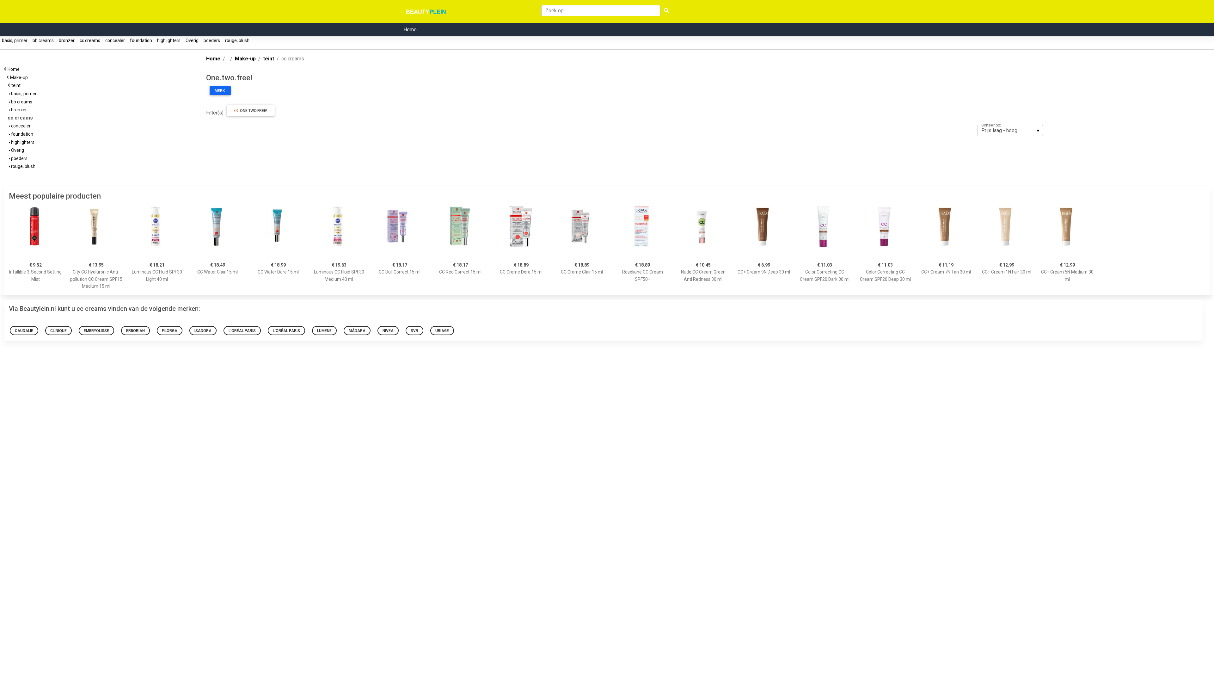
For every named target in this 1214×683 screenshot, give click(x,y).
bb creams (43, 40)
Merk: (220, 91)
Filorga (169, 331)
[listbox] (1010, 130)
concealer (115, 40)
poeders (212, 40)
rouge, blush (237, 40)
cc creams (90, 40)
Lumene (324, 331)
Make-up (20, 77)
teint (16, 85)
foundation (141, 40)
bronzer (67, 40)
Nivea (388, 331)
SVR (414, 331)
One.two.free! (252, 110)
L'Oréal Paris (242, 331)
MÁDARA (357, 331)
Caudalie (24, 331)
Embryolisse (96, 331)
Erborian (135, 331)
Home (410, 30)
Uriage (442, 331)
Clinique (58, 331)
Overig (192, 40)
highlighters (168, 40)
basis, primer (14, 40)
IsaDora (203, 331)
